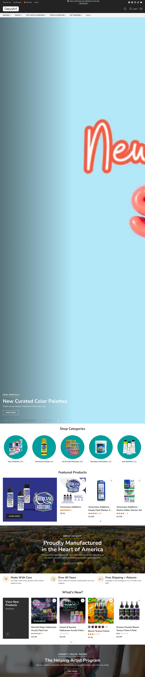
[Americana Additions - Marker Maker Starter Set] (129, 490)
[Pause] (58, 420)
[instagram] (135, 2)
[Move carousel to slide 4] (40, 420)
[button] (133, 9)
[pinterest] (132, 2)
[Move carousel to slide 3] (29, 420)
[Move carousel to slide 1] (8, 420)
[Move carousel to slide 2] (18, 420)
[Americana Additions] (73, 490)
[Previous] (60, 497)
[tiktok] (138, 2)
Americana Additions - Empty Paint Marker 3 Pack (99, 510)
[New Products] (7, 634)
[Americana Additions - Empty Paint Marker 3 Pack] (101, 490)
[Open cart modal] (141, 9)
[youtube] (141, 2)
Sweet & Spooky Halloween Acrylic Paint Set (71, 630)
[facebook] (129, 2)
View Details (83, 3)
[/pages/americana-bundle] (72, 220)
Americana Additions (70, 507)
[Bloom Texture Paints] (101, 611)
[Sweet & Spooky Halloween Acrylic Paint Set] (72, 611)
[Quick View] (83, 485)
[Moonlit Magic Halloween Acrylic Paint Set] (44, 611)
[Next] (141, 497)
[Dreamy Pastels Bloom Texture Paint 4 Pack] (129, 611)
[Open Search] (125, 9)
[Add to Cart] (83, 480)
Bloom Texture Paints (98, 631)
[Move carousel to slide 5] (50, 420)
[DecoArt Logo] (11, 8)
